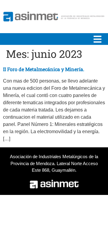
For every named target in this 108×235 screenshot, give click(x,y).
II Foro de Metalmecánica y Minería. (43, 69)
